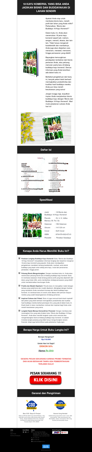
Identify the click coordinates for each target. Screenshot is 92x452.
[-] (23, 432)
